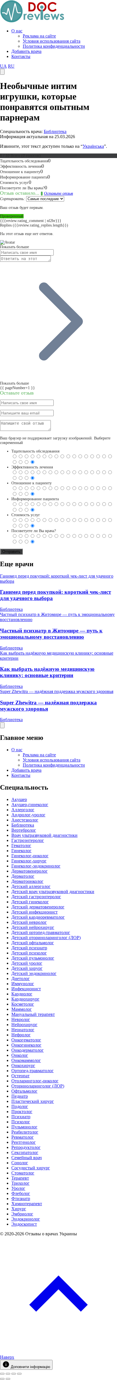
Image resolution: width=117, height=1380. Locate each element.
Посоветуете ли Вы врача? (33, 531)
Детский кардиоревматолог (38, 917)
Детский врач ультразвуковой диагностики (52, 891)
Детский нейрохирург (32, 927)
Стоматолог (22, 1173)
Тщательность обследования (35, 451)
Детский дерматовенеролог (37, 906)
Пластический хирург (32, 1101)
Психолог (20, 1121)
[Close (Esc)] (2, 1374)
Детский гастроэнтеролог (36, 896)
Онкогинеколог (26, 1045)
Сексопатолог (24, 1152)
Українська (93, 146)
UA (3, 66)
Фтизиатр (20, 1198)
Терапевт (20, 1178)
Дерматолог (22, 876)
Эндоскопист (24, 1224)
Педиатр (19, 1096)
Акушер (19, 799)
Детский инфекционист (34, 912)
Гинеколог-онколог (30, 855)
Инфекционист (26, 988)
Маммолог (21, 1009)
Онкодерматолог (27, 1050)
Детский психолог (29, 953)
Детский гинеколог (30, 901)
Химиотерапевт (26, 1203)
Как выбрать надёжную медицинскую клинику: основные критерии (47, 672)
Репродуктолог (26, 1147)
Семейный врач (26, 1157)
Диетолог (20, 978)
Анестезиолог (24, 819)
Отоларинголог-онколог (34, 1080)
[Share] (8, 1374)
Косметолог (22, 1004)
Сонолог (19, 1162)
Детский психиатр (29, 947)
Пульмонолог (24, 1126)
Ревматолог (22, 1137)
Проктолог (21, 1111)
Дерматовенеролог (29, 871)
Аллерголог (22, 809)
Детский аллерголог (31, 886)
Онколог (19, 1055)
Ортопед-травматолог (32, 1070)
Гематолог (21, 845)
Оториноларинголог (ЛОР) (37, 1086)
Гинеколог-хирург (29, 860)
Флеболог (20, 1193)
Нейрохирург (24, 1024)
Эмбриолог (22, 1213)
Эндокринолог (25, 1219)
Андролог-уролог (28, 814)
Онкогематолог (26, 1039)
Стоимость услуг (25, 515)
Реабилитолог (24, 1132)
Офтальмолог (24, 1091)
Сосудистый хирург (30, 1167)
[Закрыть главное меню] (2, 725)
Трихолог (20, 1183)
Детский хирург (27, 968)
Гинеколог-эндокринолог (35, 866)
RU (11, 66)
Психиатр (20, 1116)
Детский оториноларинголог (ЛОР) (46, 937)
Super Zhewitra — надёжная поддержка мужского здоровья (56, 691)
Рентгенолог (23, 1142)
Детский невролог (29, 922)
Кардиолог (21, 993)
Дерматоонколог (27, 881)
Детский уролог (26, 963)
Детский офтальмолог (32, 942)
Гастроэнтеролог (27, 840)
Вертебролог (23, 830)
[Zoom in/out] (19, 1374)
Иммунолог (22, 983)
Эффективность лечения (32, 467)
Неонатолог (22, 1029)
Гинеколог (21, 850)
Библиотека (55, 131)
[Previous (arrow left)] (2, 1379)
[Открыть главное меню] (2, 72)
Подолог (19, 1106)
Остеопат (20, 1075)
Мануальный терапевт (33, 1014)
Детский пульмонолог (32, 958)
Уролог (18, 1188)
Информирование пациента (35, 499)
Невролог (20, 1019)
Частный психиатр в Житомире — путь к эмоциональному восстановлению (51, 634)
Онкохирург (23, 1065)
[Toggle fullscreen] (13, 1374)
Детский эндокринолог (34, 973)
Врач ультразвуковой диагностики (44, 835)
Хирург (18, 1208)
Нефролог (21, 1034)
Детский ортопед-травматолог (40, 932)
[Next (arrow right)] (8, 1379)
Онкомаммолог (26, 1060)
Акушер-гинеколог (29, 804)
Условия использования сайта (51, 41)
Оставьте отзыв (58, 193)
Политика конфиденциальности (54, 46)
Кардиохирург (25, 999)
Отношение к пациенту (31, 483)
